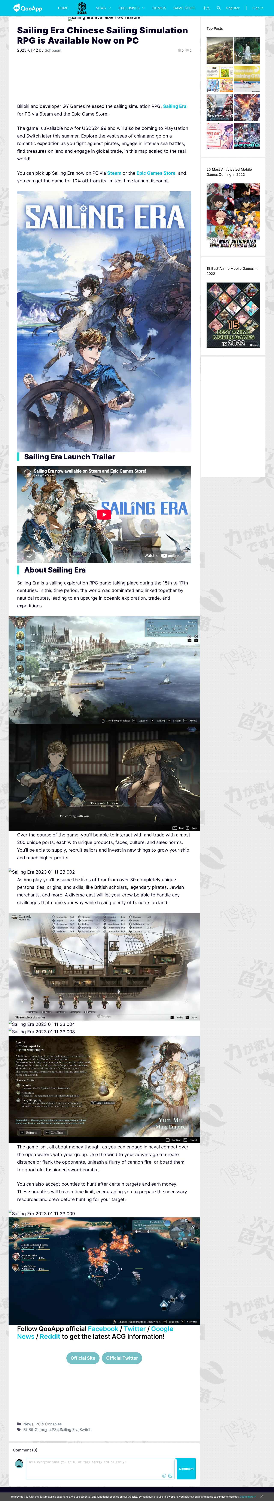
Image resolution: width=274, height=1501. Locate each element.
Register (233, 8)
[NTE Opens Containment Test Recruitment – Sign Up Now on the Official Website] (247, 137)
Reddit (50, 1336)
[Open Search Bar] (218, 8)
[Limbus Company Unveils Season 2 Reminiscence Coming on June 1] (247, 51)
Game (40, 1429)
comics (159, 8)
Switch (85, 1429)
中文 (206, 8)
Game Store (184, 8)
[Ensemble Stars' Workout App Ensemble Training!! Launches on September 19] (247, 80)
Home (63, 8)
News (101, 8)
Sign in (257, 8)
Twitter (135, 1329)
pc (48, 1429)
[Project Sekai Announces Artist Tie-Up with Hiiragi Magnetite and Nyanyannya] (220, 80)
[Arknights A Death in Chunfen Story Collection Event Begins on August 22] (220, 51)
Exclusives (129, 8)
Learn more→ (248, 1496)
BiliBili (28, 1429)
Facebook (103, 1329)
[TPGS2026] (82, 8)
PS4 (55, 1429)
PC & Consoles (49, 1424)
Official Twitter (122, 1358)
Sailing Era (69, 1429)
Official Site (83, 1358)
